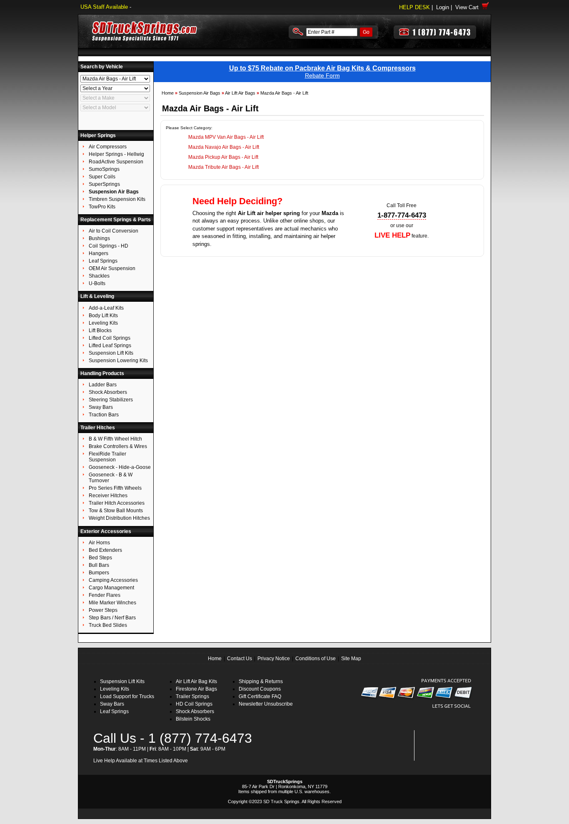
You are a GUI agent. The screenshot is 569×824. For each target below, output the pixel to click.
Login (442, 7)
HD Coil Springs (194, 704)
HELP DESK (414, 7)
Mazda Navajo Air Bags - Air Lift (223, 147)
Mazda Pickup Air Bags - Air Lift (223, 157)
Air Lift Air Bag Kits (196, 681)
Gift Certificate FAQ (260, 696)
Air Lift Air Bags (240, 92)
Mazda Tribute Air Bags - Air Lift (223, 167)
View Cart (468, 7)
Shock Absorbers (195, 711)
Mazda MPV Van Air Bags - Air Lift (226, 137)
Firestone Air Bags (196, 689)
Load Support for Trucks (127, 696)
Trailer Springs (192, 696)
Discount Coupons (260, 689)
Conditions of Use (315, 658)
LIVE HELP (392, 235)
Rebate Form (322, 75)
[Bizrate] (460, 756)
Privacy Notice (273, 658)
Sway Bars (112, 704)
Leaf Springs (114, 711)
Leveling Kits (114, 689)
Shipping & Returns (261, 681)
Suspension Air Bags (199, 92)
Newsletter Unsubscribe (266, 704)
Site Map (351, 658)
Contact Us (239, 658)
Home (168, 92)
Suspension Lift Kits (122, 681)
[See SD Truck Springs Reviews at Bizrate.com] (445, 745)
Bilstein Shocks (193, 719)
